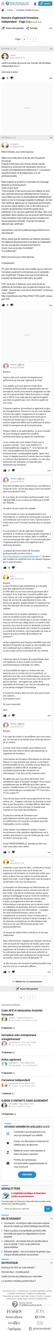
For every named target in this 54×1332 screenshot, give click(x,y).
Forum (10, 10)
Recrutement (20, 1294)
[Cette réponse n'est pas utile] (12, 78)
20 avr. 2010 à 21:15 (17, 58)
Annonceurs (11, 1299)
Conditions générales (37, 1291)
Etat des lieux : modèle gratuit (15, 1272)
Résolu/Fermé (36, 22)
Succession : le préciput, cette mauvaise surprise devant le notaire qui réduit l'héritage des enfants (27, 1225)
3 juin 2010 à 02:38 (17, 147)
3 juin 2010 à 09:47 (17, 482)
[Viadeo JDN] (40, 1323)
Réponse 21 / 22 (8, 49)
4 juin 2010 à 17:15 (17, 863)
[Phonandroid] (40, 1329)
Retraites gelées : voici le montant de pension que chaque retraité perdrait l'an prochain (27, 1253)
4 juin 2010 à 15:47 (17, 579)
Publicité (11, 1294)
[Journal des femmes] (14, 1311)
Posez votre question (14, 28)
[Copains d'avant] (14, 1323)
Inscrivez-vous (23, 1291)
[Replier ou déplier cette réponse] (51, 48)
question (47, 4)
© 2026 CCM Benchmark (38, 1299)
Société (49, 1291)
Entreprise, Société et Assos (27, 10)
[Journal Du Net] (40, 1311)
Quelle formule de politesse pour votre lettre (21, 1276)
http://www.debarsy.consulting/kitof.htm (21, 556)
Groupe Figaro (22, 1299)
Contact (32, 1296)
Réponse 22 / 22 (8, 137)
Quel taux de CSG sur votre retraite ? (18, 1267)
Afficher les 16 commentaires (28, 981)
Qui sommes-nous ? (9, 1291)
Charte (39, 1296)
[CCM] (40, 1317)
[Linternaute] (14, 1317)
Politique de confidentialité (36, 1294)
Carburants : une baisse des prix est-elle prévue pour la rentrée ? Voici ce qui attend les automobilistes (26, 1244)
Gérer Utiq (24, 1296)
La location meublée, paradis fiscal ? (18, 1281)
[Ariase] (14, 1328)
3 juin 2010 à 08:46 (17, 367)
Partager (34, 28)
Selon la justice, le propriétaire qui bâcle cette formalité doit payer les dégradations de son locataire (25, 1233)
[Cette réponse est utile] (3, 78)
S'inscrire (27, 1174)
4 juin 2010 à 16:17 (17, 727)
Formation (47, 1296)
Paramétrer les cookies (11, 1296)
